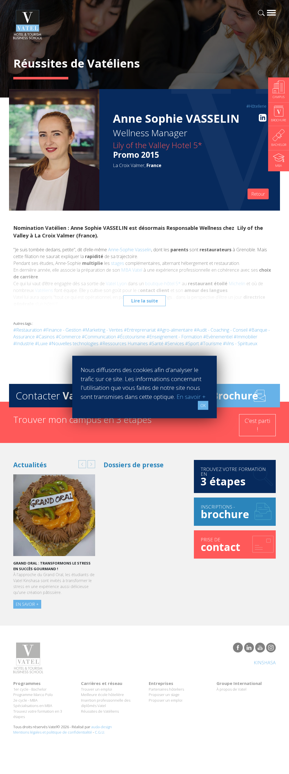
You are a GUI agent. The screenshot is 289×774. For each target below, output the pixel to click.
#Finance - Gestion (62, 330)
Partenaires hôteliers (166, 689)
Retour (258, 194)
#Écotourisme (131, 337)
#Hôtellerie (256, 106)
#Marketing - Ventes (102, 330)
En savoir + (27, 604)
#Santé (156, 343)
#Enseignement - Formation (174, 337)
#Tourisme (211, 343)
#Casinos (45, 337)
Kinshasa (265, 663)
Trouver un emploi (96, 689)
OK (203, 405)
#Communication (99, 337)
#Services (174, 343)
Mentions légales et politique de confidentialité (52, 732)
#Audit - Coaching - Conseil (221, 330)
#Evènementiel (218, 337)
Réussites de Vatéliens (100, 711)
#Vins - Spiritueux (240, 343)
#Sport (192, 343)
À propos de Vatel (231, 689)
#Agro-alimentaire (175, 330)
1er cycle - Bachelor (30, 689)
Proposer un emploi (165, 700)
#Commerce (68, 337)
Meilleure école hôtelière (102, 694)
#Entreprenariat (140, 330)
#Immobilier (245, 337)
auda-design (101, 726)
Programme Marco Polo (33, 694)
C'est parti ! (257, 425)
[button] (82, 464)
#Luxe (41, 343)
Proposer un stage (164, 694)
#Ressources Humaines (124, 343)
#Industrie (23, 343)
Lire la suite (144, 301)
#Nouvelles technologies (73, 343)
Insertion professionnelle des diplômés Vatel (105, 703)
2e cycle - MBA (25, 700)
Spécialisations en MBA (32, 705)
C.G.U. (100, 732)
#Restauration (27, 330)
